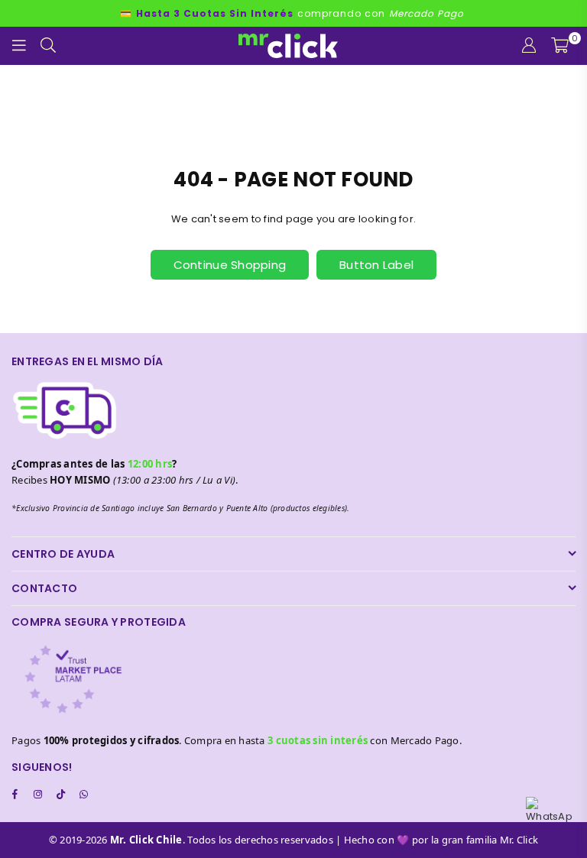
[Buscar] (48, 45)
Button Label (376, 265)
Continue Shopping (230, 265)
